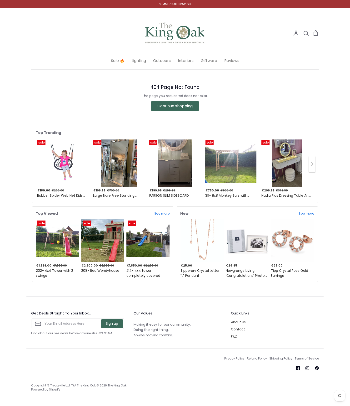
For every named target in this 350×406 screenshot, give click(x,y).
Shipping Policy (280, 358)
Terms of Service (307, 358)
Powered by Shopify (45, 389)
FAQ (234, 336)
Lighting (139, 60)
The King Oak (117, 385)
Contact (238, 329)
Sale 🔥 (118, 60)
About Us (238, 322)
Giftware (209, 60)
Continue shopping (175, 106)
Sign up (112, 323)
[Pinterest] (317, 368)
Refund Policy (257, 358)
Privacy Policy (234, 358)
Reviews (231, 60)
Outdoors (162, 60)
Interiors (186, 60)
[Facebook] (298, 368)
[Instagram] (307, 368)
